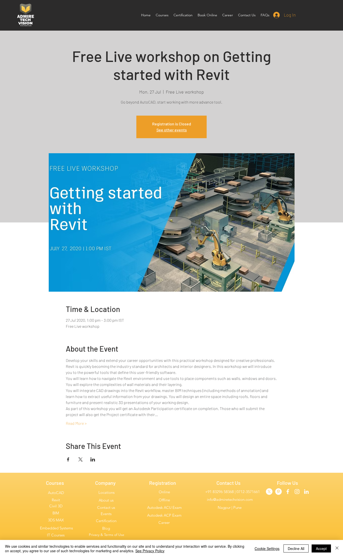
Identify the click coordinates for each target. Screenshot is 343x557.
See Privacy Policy (149, 550)
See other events (171, 129)
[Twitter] (269, 491)
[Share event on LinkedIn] (92, 459)
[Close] (337, 548)
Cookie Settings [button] (267, 548)
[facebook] (287, 491)
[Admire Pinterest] (278, 491)
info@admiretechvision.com (230, 499)
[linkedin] (306, 491)
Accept (321, 548)
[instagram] (297, 491)
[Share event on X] (80, 459)
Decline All (296, 548)
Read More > (76, 423)
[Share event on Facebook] (68, 459)
